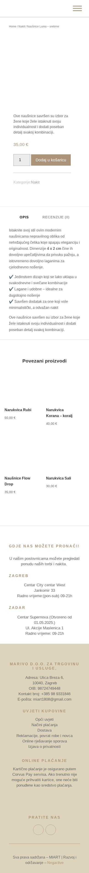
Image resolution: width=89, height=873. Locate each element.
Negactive (55, 863)
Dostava (44, 730)
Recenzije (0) (56, 217)
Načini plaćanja (44, 725)
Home (12, 26)
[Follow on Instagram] (50, 830)
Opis (24, 217)
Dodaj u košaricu (51, 160)
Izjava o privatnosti (44, 746)
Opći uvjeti (44, 719)
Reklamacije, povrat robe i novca (44, 736)
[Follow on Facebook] (38, 830)
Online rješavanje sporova (44, 741)
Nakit (21, 26)
